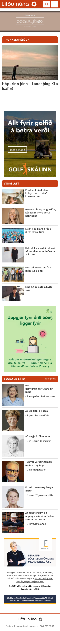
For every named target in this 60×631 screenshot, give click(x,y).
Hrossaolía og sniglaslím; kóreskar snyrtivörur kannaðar (40, 212)
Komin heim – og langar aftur (39, 489)
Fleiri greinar (50, 378)
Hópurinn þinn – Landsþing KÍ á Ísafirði (30, 86)
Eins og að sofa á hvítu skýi (39, 288)
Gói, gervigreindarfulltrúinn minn (39, 388)
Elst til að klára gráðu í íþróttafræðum (38, 230)
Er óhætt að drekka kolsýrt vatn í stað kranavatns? (36, 193)
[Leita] (46, 4)
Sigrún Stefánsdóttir (38, 415)
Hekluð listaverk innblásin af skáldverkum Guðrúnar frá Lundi (40, 251)
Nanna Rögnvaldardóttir (40, 495)
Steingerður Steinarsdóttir (41, 396)
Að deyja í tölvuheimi (38, 436)
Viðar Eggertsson (36, 469)
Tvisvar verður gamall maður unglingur (38, 463)
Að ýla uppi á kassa (36, 410)
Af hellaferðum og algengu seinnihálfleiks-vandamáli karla (39, 516)
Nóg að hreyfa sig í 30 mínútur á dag (38, 269)
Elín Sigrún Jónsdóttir (39, 441)
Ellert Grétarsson (36, 523)
